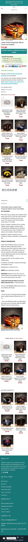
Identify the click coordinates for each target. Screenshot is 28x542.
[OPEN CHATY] (4, 538)
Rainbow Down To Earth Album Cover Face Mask (7, 408)
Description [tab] (4, 200)
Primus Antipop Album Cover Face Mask (7, 429)
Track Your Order (5, 492)
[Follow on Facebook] (2, 472)
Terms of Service (5, 511)
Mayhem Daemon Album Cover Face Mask (21, 430)
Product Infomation (6, 486)
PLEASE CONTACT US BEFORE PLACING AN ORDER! (14, 51)
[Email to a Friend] (11, 190)
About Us (3, 484)
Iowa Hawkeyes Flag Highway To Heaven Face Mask (7, 181)
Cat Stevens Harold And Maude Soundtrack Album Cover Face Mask (7, 159)
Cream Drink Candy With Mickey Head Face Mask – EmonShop (7, 112)
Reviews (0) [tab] (4, 203)
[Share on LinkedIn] (16, 190)
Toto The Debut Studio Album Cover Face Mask (7, 450)
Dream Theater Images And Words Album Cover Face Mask (21, 408)
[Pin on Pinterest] (13, 190)
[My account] (25, 8)
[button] (2, 8)
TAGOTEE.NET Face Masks (12, 330)
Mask (4, 91)
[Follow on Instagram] (3, 472)
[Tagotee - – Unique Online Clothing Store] (14, 8)
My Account (4, 481)
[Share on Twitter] (8, 190)
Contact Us (4, 495)
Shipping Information (6, 506)
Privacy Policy (5, 509)
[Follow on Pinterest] (7, 472)
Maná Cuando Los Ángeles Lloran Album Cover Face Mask (7, 135)
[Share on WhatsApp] (3, 190)
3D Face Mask (9, 40)
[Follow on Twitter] (5, 472)
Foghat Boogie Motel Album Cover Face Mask (20, 181)
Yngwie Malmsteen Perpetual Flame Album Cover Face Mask (21, 112)
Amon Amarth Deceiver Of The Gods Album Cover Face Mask (21, 135)
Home (2, 40)
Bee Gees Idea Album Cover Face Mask (21, 157)
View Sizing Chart (6, 489)
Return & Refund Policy (7, 503)
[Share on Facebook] (5, 190)
